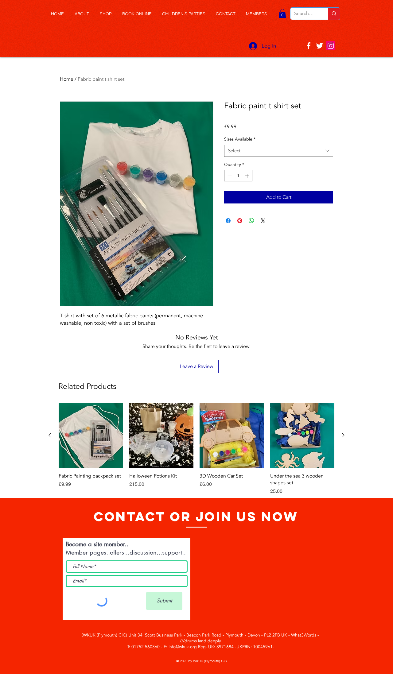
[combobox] (278, 151)
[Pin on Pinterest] (239, 220)
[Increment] (247, 175)
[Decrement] (229, 175)
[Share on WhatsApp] (251, 220)
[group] (196, 449)
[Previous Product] (49, 435)
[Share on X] (263, 220)
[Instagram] (330, 45)
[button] (108, 14)
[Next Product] (343, 435)
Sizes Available (239, 139)
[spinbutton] (238, 175)
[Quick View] (91, 435)
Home (66, 79)
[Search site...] (334, 14)
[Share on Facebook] (228, 220)
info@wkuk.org (183, 647)
